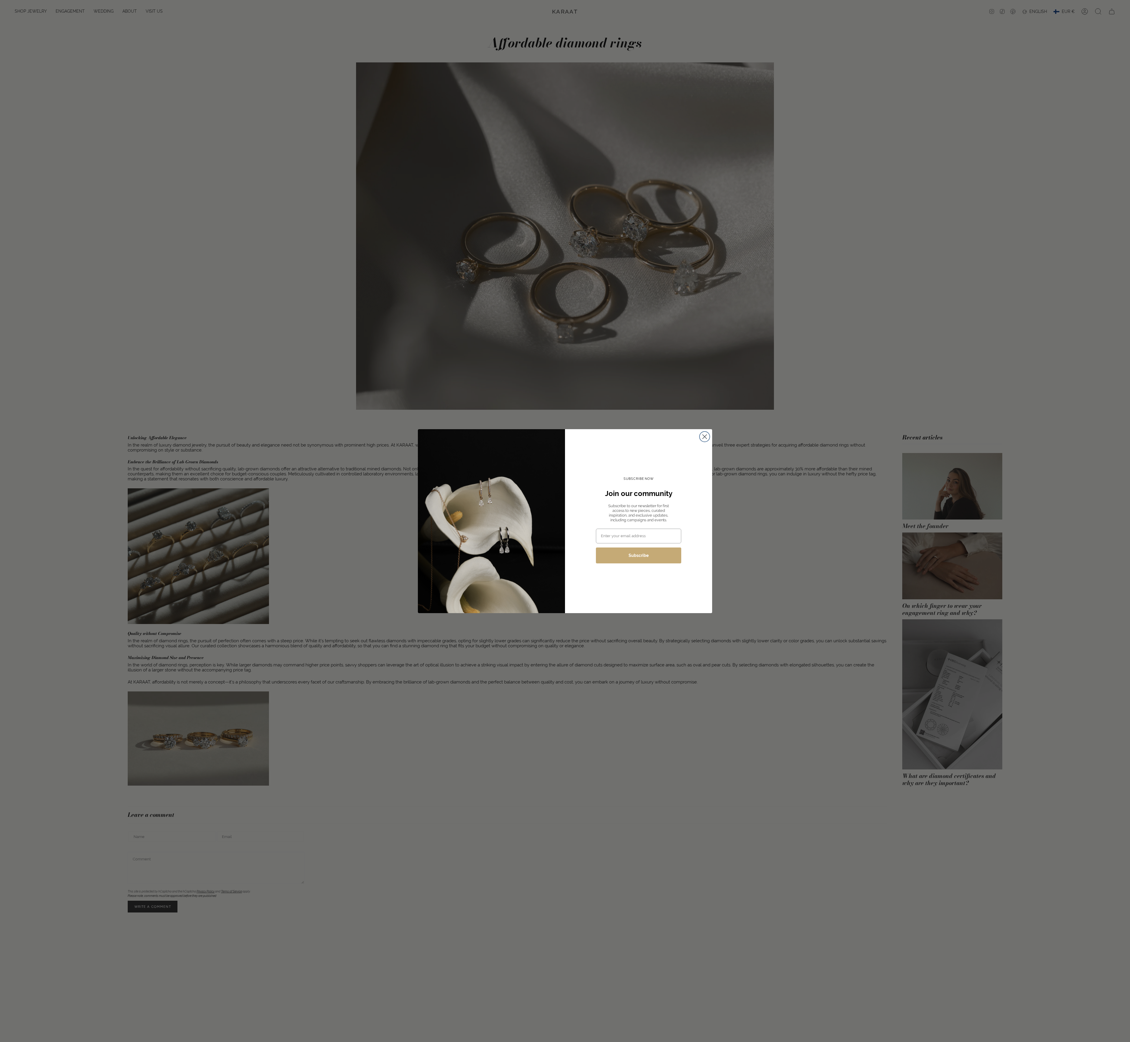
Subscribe (639, 555)
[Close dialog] (704, 437)
